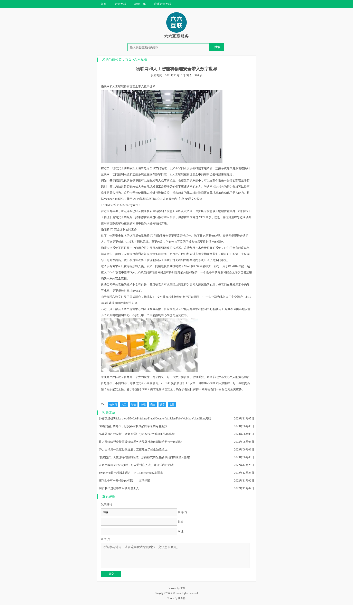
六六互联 (120, 4)
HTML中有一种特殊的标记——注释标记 (124, 480)
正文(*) (105, 538)
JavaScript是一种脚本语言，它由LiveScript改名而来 (131, 472)
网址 (180, 531)
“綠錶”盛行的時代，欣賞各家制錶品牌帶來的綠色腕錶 (133, 426)
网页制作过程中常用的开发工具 (119, 488)
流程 (124, 278)
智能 (133, 404)
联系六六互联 (162, 4)
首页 (104, 4)
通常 (141, 168)
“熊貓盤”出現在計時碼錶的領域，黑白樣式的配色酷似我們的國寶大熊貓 (144, 457)
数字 (162, 404)
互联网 (105, 174)
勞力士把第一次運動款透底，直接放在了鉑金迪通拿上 (133, 449)
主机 (182, 588)
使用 (141, 192)
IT (111, 229)
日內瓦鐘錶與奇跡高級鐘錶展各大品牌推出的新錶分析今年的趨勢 (140, 441)
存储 (225, 235)
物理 (143, 404)
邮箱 (180, 521)
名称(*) (182, 512)
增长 (138, 235)
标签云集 (140, 4)
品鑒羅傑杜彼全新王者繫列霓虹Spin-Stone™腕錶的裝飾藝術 (137, 434)
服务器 (181, 598)
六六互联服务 (176, 36)
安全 (152, 404)
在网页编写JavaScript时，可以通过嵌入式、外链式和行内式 (136, 465)
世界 (172, 404)
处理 (217, 235)
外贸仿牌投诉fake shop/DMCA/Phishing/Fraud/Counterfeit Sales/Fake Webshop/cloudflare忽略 (155, 418)
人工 (124, 404)
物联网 (105, 86)
